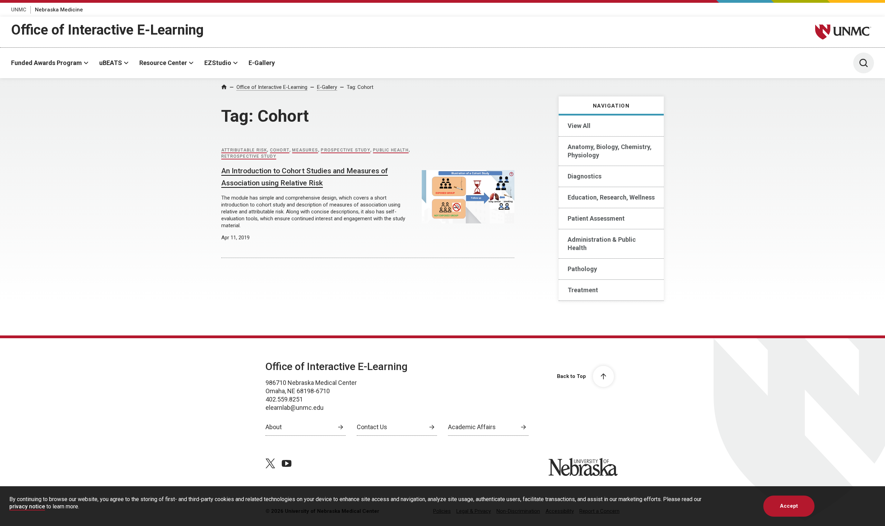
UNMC (18, 10)
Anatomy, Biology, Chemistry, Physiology (610, 151)
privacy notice (27, 506)
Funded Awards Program (46, 62)
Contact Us (372, 427)
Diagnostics (585, 176)
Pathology (582, 269)
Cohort (279, 150)
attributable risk (244, 150)
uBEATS (110, 62)
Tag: (360, 87)
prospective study (345, 150)
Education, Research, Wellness (611, 197)
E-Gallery (262, 62)
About (274, 427)
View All (579, 125)
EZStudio (217, 62)
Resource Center (163, 62)
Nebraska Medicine (59, 10)
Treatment (583, 290)
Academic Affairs (472, 427)
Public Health (391, 150)
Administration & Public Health (602, 243)
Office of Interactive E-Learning (107, 30)
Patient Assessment (596, 218)
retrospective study (248, 156)
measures (305, 150)
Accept (789, 506)
